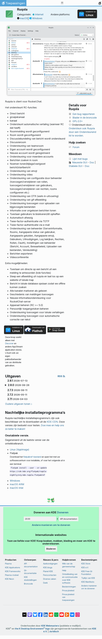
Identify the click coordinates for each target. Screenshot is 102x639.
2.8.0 (18, 385)
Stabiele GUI (75, 166)
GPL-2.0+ (78, 121)
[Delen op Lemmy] (56, 613)
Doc (92, 162)
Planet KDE (48, 571)
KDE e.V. (85, 567)
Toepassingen (13, 3)
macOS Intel (16, 487)
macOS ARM (17, 484)
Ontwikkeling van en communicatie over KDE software (70, 578)
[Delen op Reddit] (51, 613)
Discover (9, 343)
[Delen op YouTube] (62, 613)
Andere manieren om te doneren (51, 525)
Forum (76, 147)
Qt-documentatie (30, 571)
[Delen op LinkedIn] (46, 613)
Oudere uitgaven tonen (17, 403)
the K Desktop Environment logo (32, 628)
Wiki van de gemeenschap (68, 565)
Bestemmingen (69, 586)
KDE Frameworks (12, 571)
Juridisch (54, 631)
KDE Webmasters (50, 625)
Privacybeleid (68, 590)
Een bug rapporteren (84, 114)
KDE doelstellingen (30, 578)
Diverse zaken (49, 579)
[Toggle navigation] (62, 3)
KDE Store (85, 563)
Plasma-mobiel (12, 575)
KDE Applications (12, 567)
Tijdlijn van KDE (88, 578)
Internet (39, 14)
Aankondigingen (50, 563)
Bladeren (51, 548)
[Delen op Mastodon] (30, 613)
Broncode (28, 584)
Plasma (8, 563)
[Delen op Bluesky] (35, 613)
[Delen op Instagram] (77, 613)
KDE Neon (9, 579)
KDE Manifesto (87, 582)
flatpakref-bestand (32, 457)
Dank (45, 583)
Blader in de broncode (85, 117)
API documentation (68, 519)
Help (64, 570)
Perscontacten (49, 575)
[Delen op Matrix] (24, 613)
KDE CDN (52, 421)
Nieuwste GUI (79, 162)
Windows (37, 18)
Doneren (62, 512)
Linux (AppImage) (19, 449)
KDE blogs (47, 567)
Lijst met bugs (80, 158)
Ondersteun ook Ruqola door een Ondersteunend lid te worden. (82, 132)
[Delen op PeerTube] (67, 613)
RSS (60, 376)
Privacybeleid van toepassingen (68, 597)
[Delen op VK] (72, 613)
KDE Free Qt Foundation (86, 572)
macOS (24, 18)
